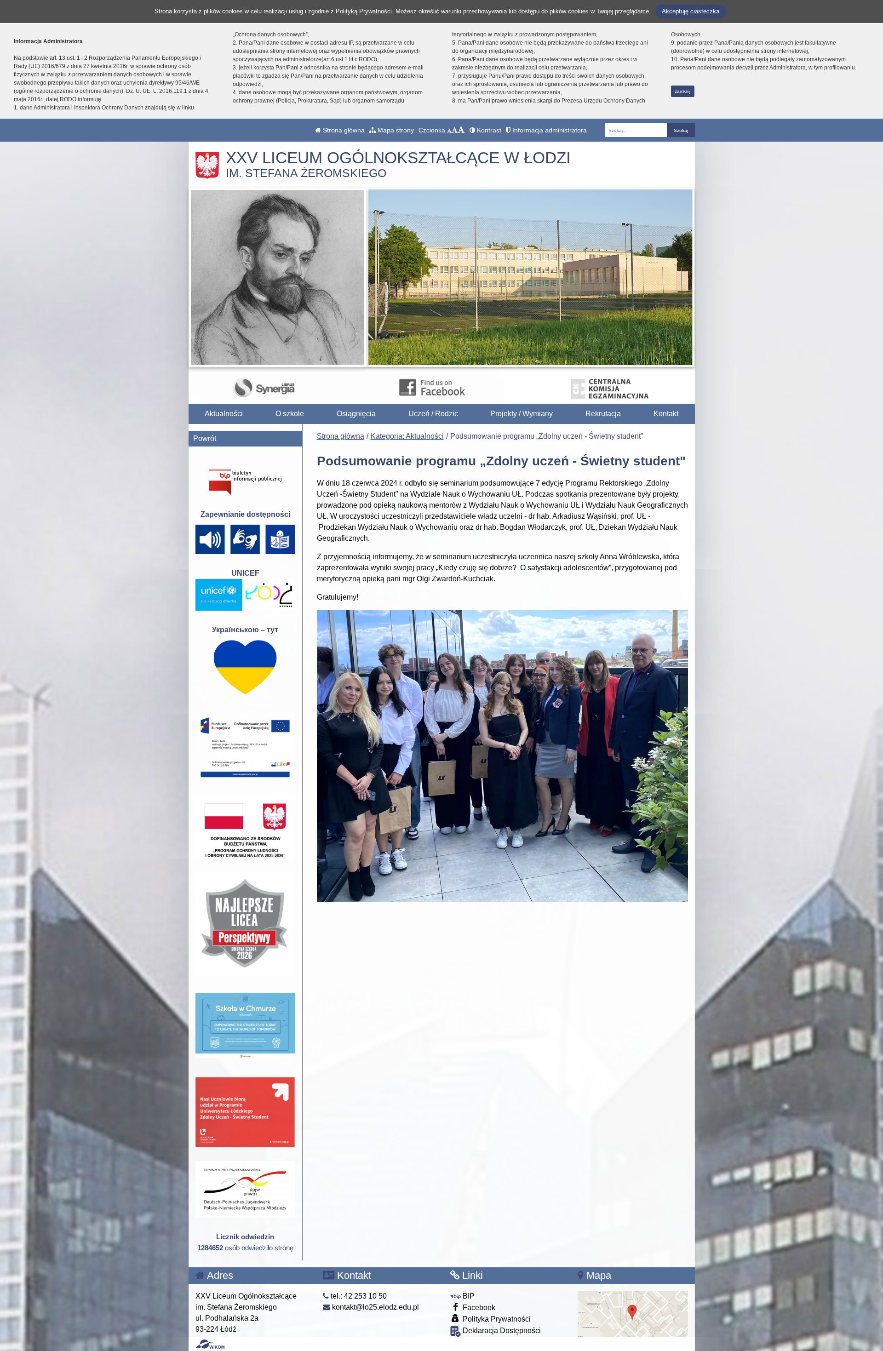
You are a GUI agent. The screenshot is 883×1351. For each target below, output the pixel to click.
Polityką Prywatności (364, 11)
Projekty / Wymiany (521, 414)
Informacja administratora (548, 130)
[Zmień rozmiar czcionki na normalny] (449, 130)
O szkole (289, 414)
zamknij (682, 91)
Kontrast (488, 130)
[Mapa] (633, 1313)
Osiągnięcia (356, 414)
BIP (468, 1296)
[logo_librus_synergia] (264, 387)
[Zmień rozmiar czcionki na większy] (455, 130)
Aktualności (224, 414)
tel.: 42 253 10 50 (358, 1296)
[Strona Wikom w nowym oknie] (209, 1344)
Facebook (478, 1307)
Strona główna (343, 130)
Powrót (204, 438)
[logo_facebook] (431, 387)
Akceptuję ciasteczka (690, 11)
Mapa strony (395, 130)
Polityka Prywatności (496, 1319)
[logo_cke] (609, 387)
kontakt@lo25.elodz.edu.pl (374, 1307)
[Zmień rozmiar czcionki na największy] (461, 130)
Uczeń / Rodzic (433, 414)
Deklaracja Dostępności (501, 1330)
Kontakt (666, 414)
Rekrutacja (603, 414)
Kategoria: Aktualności (407, 436)
